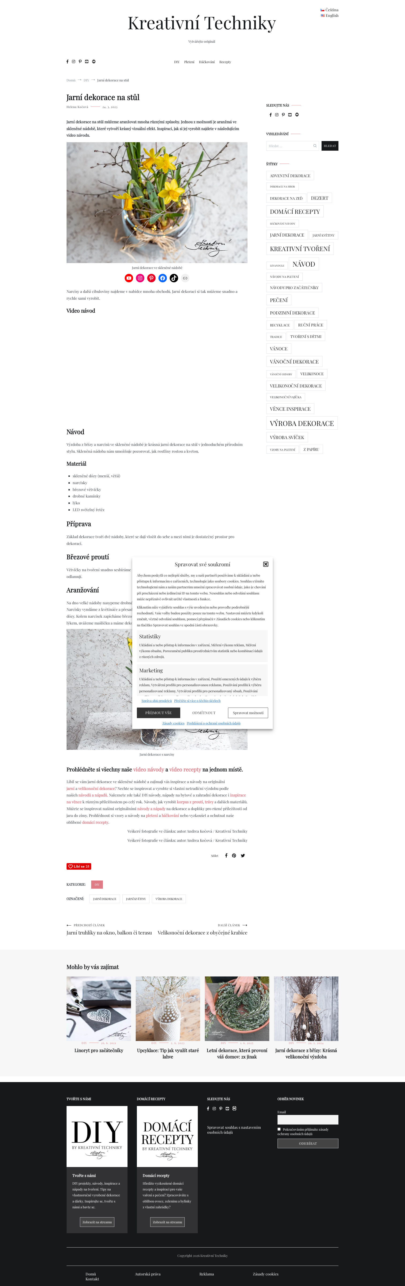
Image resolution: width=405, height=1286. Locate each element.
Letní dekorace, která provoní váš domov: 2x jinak (237, 1053)
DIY (177, 62)
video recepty (185, 769)
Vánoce (279, 348)
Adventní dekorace (290, 175)
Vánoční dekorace (294, 361)
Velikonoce (312, 373)
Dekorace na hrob (282, 186)
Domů (91, 1273)
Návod (303, 263)
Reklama (206, 1273)
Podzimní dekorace (292, 313)
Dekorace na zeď (286, 198)
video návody (148, 769)
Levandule (277, 265)
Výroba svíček (287, 437)
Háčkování (207, 62)
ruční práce (310, 324)
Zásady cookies (173, 723)
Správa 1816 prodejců (157, 700)
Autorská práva (148, 1273)
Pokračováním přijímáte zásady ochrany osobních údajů (303, 1131)
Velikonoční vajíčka (285, 397)
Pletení (189, 62)
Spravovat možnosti (248, 712)
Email (282, 1112)
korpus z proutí (190, 801)
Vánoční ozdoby (281, 374)
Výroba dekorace (169, 899)
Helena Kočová (77, 107)
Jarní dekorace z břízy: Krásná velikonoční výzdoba (306, 1053)
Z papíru (311, 449)
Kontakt (92, 1278)
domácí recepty (95, 822)
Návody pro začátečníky (294, 287)
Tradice (276, 337)
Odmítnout (204, 712)
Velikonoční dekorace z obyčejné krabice (203, 929)
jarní (71, 788)
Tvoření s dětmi (305, 336)
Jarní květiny (136, 899)
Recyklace (280, 325)
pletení (152, 815)
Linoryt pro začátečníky (99, 1050)
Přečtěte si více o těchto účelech (197, 700)
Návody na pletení (284, 277)
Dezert (319, 198)
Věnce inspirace (290, 409)
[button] (265, 564)
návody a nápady (151, 808)
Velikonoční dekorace (296, 386)
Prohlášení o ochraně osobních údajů (213, 723)
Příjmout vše (158, 712)
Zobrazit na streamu (97, 1222)
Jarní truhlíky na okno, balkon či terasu (109, 929)
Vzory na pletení (282, 450)
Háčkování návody (282, 223)
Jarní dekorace (104, 899)
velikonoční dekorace (96, 788)
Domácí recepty (295, 211)
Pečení (279, 300)
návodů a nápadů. (93, 794)
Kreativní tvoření (300, 248)
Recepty (225, 62)
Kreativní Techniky (202, 22)
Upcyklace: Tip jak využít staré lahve (168, 1053)
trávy (209, 801)
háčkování (170, 815)
